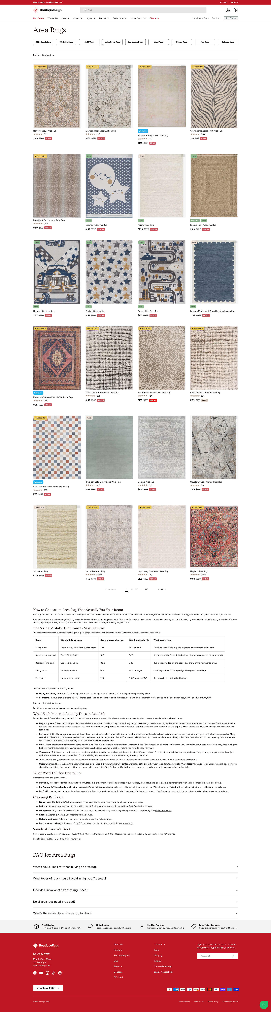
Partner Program (122, 955)
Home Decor (137, 18)
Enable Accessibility (163, 972)
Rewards (118, 966)
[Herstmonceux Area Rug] (57, 96)
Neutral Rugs (181, 42)
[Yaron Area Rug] (57, 537)
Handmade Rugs (201, 18)
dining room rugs (163, 810)
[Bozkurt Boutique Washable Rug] (162, 96)
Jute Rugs (205, 42)
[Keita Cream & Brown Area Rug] (214, 358)
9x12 (67, 839)
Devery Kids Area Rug (148, 311)
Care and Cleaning (163, 966)
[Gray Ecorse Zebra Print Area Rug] (214, 96)
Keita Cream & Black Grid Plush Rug (102, 392)
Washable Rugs (66, 42)
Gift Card (118, 977)
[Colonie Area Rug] (162, 447)
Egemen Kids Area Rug (96, 225)
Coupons (118, 972)
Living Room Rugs (112, 42)
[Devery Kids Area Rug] (162, 272)
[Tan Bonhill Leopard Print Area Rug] (162, 358)
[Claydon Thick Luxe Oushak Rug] (109, 96)
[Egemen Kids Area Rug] (109, 186)
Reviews (118, 950)
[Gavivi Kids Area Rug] (109, 272)
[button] (236, 10)
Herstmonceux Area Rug (44, 131)
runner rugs (128, 823)
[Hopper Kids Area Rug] (57, 272)
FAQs (156, 950)
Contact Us (159, 944)
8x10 (62, 839)
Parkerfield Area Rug (95, 571)
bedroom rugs (145, 806)
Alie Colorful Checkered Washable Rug (51, 486)
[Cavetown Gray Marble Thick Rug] (214, 447)
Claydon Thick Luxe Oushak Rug (100, 131)
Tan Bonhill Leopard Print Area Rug (154, 392)
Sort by (37, 55)
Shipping (158, 955)
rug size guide (80, 708)
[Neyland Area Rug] (214, 537)
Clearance (154, 18)
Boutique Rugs (44, 1002)
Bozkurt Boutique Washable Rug (153, 135)
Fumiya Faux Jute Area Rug (203, 225)
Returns (157, 961)
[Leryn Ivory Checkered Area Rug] (162, 537)
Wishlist (234, 2)
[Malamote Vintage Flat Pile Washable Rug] (57, 358)
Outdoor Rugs (228, 42)
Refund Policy (213, 1002)
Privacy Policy (184, 1002)
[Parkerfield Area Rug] (109, 537)
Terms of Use (199, 1002)
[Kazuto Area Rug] (162, 186)
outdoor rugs (105, 819)
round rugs (76, 839)
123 (146, 589)
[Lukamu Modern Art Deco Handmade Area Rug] (214, 272)
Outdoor (216, 18)
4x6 (47, 839)
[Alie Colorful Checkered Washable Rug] (57, 447)
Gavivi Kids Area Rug (95, 311)
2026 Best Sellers (43, 42)
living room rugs (134, 802)
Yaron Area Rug (40, 571)
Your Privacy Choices (230, 1002)
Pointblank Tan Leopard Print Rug (49, 220)
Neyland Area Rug (198, 571)
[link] (110, 589)
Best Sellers (38, 18)
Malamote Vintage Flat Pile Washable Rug (53, 397)
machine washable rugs (81, 814)
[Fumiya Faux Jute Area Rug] (214, 186)
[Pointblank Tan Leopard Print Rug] (57, 186)
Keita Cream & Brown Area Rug (205, 392)
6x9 (56, 839)
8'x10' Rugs (89, 42)
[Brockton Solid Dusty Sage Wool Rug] (109, 447)
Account (223, 2)
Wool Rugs (158, 42)
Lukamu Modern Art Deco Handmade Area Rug (212, 311)
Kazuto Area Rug (146, 225)
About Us (118, 944)
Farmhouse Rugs (135, 42)
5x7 (51, 839)
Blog (116, 961)
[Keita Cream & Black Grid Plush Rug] (109, 358)
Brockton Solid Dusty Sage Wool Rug (103, 482)
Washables (53, 18)
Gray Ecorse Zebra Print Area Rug (206, 131)
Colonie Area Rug (146, 482)
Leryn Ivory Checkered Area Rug (153, 571)
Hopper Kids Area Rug (43, 311)
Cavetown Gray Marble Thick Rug (206, 482)
